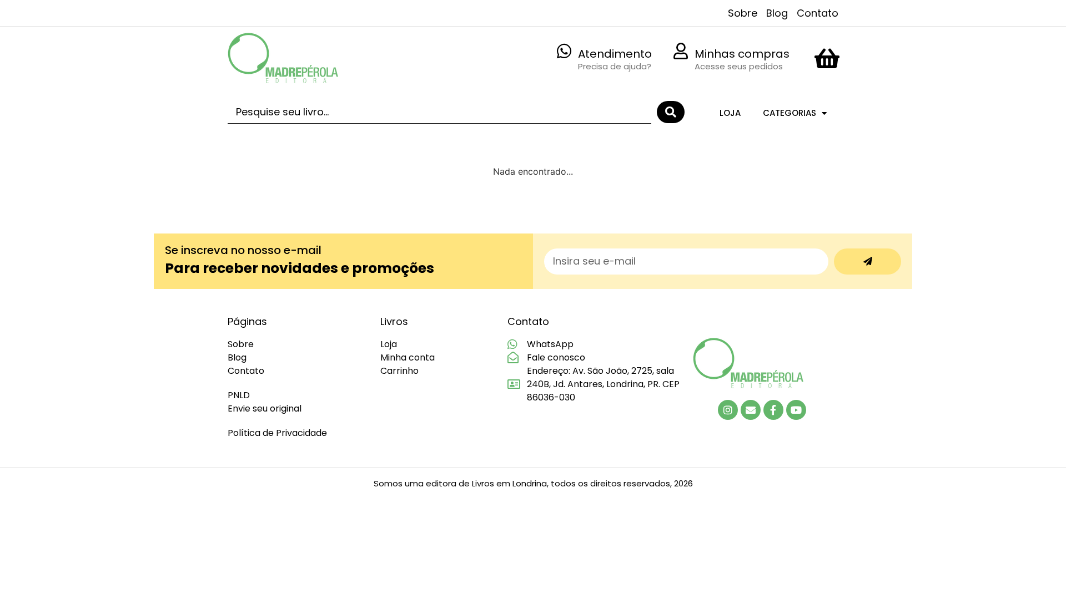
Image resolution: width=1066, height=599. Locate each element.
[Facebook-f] (773, 410)
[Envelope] (751, 410)
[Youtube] (796, 410)
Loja (730, 113)
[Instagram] (728, 410)
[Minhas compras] (680, 51)
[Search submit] (671, 112)
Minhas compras (742, 54)
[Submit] (867, 261)
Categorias (789, 113)
